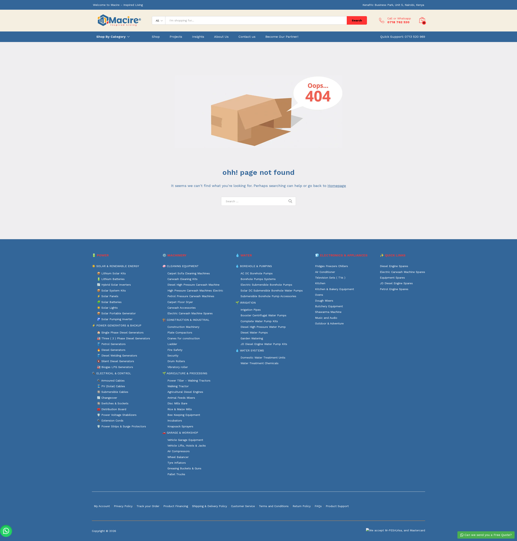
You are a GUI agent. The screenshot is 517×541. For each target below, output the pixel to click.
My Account (102, 506)
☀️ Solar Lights (107, 307)
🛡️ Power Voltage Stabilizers (117, 414)
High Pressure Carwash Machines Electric (195, 290)
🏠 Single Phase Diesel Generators (120, 332)
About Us (221, 36)
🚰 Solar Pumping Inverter (114, 319)
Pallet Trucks (176, 474)
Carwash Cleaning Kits (182, 279)
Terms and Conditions (274, 506)
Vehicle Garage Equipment (185, 439)
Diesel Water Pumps (254, 332)
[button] (6, 531)
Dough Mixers (324, 300)
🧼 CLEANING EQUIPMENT (180, 266)
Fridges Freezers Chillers (331, 266)
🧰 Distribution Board (111, 409)
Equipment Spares (392, 277)
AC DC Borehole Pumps (257, 273)
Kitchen (320, 283)
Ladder (172, 344)
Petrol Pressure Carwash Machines (190, 296)
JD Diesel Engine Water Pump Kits (264, 344)
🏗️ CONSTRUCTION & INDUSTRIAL (185, 319)
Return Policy (302, 506)
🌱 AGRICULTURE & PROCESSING (184, 373)
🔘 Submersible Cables (112, 391)
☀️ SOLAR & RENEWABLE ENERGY (115, 266)
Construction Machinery (183, 326)
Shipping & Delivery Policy (209, 506)
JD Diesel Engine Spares (396, 283)
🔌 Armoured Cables (111, 380)
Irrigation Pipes (251, 309)
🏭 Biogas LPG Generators (115, 367)
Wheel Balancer (178, 457)
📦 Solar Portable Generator (116, 313)
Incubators (174, 420)
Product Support (337, 506)
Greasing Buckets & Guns (184, 468)
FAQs (318, 506)
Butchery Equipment (329, 306)
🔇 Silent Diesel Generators (115, 361)
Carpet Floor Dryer (180, 302)
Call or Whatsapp (399, 18)
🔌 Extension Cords (110, 420)
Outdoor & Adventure (329, 323)
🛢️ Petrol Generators (111, 344)
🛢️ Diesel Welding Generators (117, 355)
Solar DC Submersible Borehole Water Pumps (272, 290)
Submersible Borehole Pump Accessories (268, 296)
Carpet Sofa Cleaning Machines (188, 273)
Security (172, 355)
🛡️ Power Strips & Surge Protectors (121, 426)
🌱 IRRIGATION (245, 302)
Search (357, 20)
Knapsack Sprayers (180, 426)
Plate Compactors (179, 332)
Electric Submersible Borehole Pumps (266, 284)
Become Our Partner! (281, 36)
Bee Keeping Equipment (183, 414)
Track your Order (148, 506)
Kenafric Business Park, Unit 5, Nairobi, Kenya (393, 4)
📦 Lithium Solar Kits (111, 273)
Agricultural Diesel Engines (185, 391)
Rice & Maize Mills (179, 409)
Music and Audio (326, 317)
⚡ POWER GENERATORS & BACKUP (116, 325)
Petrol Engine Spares (394, 289)
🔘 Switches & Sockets (112, 403)
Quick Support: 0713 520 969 (402, 37)
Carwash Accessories (181, 307)
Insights (198, 36)
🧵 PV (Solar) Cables (111, 386)
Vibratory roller (177, 367)
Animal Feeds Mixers (181, 397)
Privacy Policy (123, 506)
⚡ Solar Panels (107, 296)
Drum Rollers (176, 361)
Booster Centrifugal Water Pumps (263, 315)
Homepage (337, 185)
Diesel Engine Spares (394, 266)
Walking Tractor (178, 386)
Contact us (247, 36)
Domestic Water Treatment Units (263, 357)
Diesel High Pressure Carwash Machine (193, 284)
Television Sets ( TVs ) (330, 277)
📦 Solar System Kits (111, 290)
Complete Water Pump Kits (259, 321)
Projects (176, 36)
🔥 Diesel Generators (111, 349)
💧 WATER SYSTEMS (249, 350)
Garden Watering (252, 338)
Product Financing (175, 506)
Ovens (319, 294)
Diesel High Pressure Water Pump (263, 326)
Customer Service (243, 506)
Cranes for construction (183, 338)
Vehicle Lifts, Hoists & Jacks (186, 445)
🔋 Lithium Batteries (111, 279)
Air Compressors (178, 451)
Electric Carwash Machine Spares (190, 313)
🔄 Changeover (107, 397)
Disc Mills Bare (177, 403)
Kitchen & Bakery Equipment (334, 289)
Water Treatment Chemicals (259, 363)
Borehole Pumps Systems (258, 279)
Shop (156, 36)
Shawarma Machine (328, 311)
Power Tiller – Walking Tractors (188, 380)
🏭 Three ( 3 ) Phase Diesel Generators (123, 338)
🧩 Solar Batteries (109, 302)
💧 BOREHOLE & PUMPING (253, 266)
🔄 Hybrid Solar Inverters (114, 284)
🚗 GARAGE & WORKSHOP (180, 432)
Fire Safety (174, 349)
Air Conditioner (325, 272)
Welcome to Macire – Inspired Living (118, 4)
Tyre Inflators (176, 462)
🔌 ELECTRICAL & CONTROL (111, 373)
